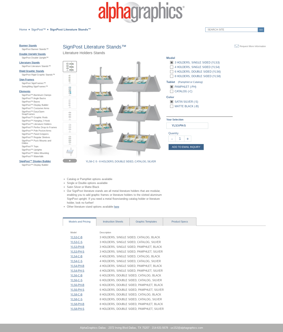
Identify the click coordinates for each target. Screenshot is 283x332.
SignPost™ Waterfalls (33, 156)
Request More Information (253, 46)
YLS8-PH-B (77, 304)
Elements (24, 91)
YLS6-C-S (76, 280)
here (116, 206)
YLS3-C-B (76, 237)
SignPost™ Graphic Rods (35, 117)
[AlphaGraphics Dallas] (141, 24)
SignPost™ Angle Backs (34, 98)
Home (23, 29)
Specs (180, 221)
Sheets (113, 221)
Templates (146, 221)
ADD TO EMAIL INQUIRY (186, 147)
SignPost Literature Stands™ (70, 29)
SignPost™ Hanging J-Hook (36, 120)
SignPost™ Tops (30, 146)
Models (80, 221)
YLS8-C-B (76, 294)
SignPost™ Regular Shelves (36, 137)
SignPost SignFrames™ (34, 83)
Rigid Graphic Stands (31, 71)
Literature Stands (29, 62)
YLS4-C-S (76, 261)
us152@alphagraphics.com (187, 327)
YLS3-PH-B (77, 246)
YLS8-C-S (76, 299)
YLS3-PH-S (77, 251)
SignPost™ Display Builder (35, 105)
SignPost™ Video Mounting (35, 153)
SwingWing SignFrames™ (35, 86)
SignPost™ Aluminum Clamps (36, 95)
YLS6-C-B (76, 275)
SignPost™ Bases (31, 101)
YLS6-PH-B (77, 285)
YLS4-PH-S (77, 270)
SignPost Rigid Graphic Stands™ (38, 74)
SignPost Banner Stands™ (35, 49)
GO (261, 30)
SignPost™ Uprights (32, 149)
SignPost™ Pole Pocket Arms (36, 130)
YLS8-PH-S (77, 308)
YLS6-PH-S (77, 289)
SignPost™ (38, 29)
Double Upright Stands (32, 54)
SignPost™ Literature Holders (37, 124)
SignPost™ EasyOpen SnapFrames (33, 112)
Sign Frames (26, 79)
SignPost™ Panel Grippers (35, 134)
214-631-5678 (160, 327)
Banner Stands (28, 45)
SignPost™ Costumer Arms (35, 108)
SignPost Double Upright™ (35, 57)
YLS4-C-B (76, 256)
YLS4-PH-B (77, 266)
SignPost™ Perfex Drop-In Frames (39, 127)
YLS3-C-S (76, 242)
